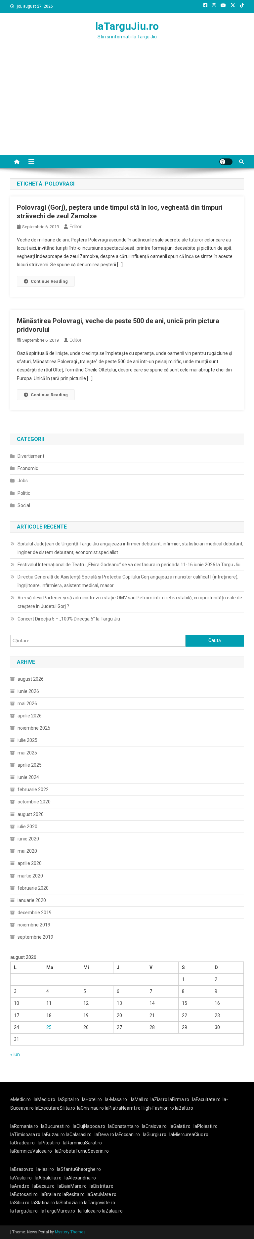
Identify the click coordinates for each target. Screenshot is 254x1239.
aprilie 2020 (30, 863)
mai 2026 (27, 703)
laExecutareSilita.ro (55, 1108)
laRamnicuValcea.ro (31, 1151)
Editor (75, 226)
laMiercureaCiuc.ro (188, 1134)
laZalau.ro (112, 1211)
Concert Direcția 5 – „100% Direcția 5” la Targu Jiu (69, 618)
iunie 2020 (28, 838)
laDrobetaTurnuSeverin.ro (82, 1151)
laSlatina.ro (43, 1202)
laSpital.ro (68, 1099)
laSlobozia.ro (69, 1202)
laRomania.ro (24, 1126)
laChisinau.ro (90, 1108)
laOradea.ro (22, 1142)
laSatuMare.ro (101, 1194)
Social (24, 505)
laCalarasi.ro (79, 1134)
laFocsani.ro (127, 1134)
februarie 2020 (33, 888)
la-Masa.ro (116, 1099)
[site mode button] (226, 161)
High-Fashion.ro (158, 1108)
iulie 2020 (27, 826)
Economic (28, 468)
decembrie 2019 (35, 912)
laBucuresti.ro (55, 1126)
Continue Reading (49, 281)
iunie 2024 (28, 777)
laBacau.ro (43, 1186)
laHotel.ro (92, 1099)
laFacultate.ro (206, 1099)
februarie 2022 (33, 789)
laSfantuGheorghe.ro (79, 1169)
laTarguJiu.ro (127, 26)
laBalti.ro (184, 1108)
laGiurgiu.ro (156, 1134)
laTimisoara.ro (25, 1134)
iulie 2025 (27, 740)
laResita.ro (74, 1194)
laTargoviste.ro (99, 1202)
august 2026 (31, 679)
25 (49, 1027)
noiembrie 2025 (34, 728)
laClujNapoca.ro (89, 1126)
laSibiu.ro (19, 1202)
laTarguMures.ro (58, 1211)
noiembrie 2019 (34, 924)
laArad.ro (19, 1186)
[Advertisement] (127, 105)
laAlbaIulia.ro (48, 1177)
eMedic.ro (20, 1099)
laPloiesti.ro (205, 1126)
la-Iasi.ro (45, 1169)
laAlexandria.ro (80, 1177)
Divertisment (31, 456)
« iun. (15, 1054)
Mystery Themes (70, 1232)
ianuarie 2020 (32, 900)
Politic (24, 493)
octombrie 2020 (34, 801)
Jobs (23, 480)
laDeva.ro (104, 1134)
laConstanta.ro (123, 1126)
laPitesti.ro (49, 1142)
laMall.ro (139, 1099)
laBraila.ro (51, 1194)
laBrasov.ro (21, 1169)
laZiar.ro (159, 1099)
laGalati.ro (180, 1126)
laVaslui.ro (22, 1177)
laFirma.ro (178, 1099)
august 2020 (31, 814)
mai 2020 (27, 851)
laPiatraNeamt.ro (123, 1108)
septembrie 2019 (35, 937)
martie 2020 (30, 875)
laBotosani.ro (24, 1194)
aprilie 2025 (30, 765)
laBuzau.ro (54, 1134)
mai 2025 (27, 752)
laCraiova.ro (154, 1126)
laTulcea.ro (90, 1211)
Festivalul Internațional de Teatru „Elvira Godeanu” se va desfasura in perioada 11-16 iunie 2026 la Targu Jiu (129, 564)
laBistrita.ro (101, 1186)
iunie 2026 (28, 691)
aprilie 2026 (30, 715)
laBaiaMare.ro (72, 1186)
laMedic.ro (45, 1099)
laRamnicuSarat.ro (82, 1142)
